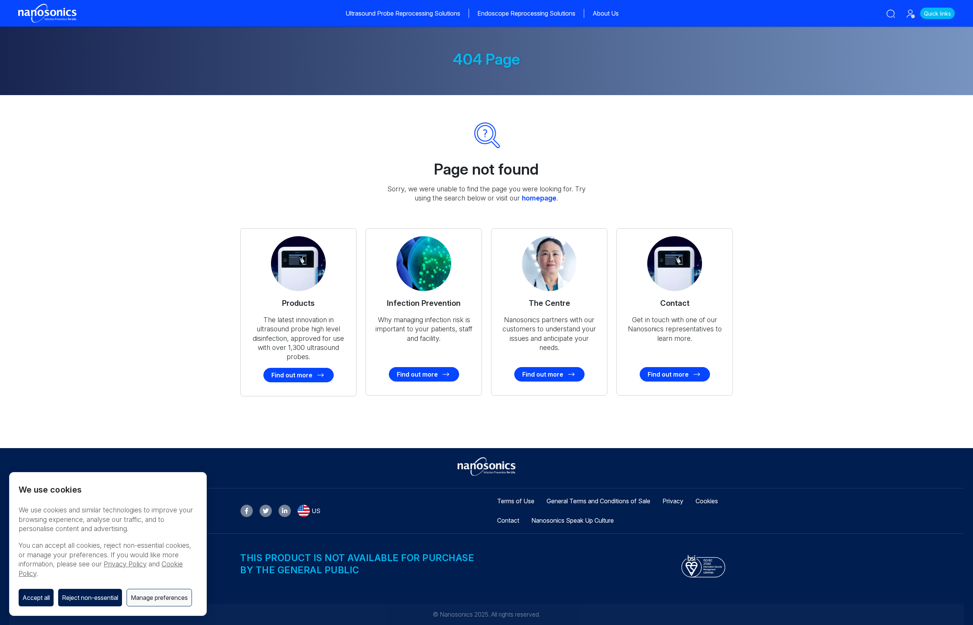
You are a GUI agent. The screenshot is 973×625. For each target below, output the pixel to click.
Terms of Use (515, 501)
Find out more (291, 375)
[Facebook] (246, 510)
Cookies (707, 501)
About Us (606, 13)
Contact (508, 520)
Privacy (672, 501)
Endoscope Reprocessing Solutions (526, 13)
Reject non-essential (90, 597)
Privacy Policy (125, 564)
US (316, 511)
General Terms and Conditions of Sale (598, 501)
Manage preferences (159, 597)
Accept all (36, 597)
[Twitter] (265, 510)
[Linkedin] (284, 510)
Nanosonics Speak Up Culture (572, 520)
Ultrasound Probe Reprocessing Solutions (402, 13)
